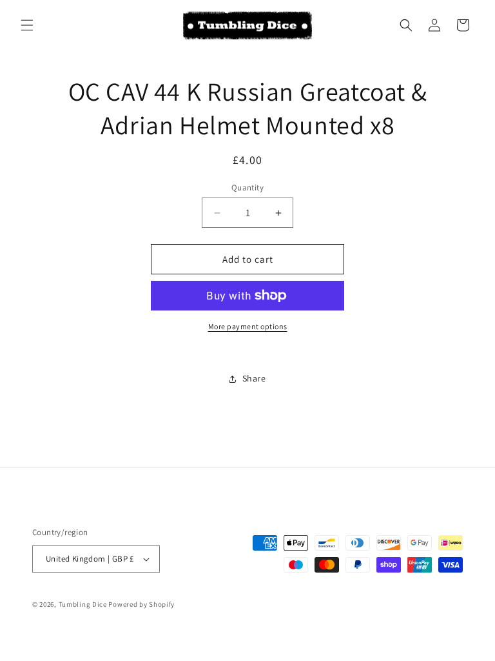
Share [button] (254, 378)
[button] (27, 25)
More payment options (247, 326)
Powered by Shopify (141, 604)
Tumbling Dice (83, 604)
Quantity (247, 187)
